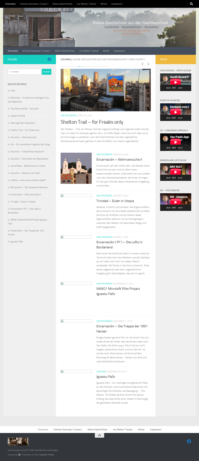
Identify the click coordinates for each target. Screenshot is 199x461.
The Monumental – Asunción (25, 108)
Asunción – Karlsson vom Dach (25, 173)
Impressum (117, 3)
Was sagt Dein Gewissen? (23, 123)
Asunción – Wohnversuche (24, 137)
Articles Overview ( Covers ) (34, 3)
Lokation (101, 371)
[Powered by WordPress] (20, 455)
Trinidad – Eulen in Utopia (115, 201)
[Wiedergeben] (164, 87)
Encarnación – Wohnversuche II (119, 160)
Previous (142, 64)
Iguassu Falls (105, 377)
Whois (104, 3)
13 (103, 66)
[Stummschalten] (184, 87)
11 (96, 66)
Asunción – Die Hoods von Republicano (29, 158)
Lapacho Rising (18, 115)
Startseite (10, 3)
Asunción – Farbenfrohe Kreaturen (27, 151)
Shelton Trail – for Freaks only (92, 122)
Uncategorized (69, 115)
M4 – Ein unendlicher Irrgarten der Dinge (30, 144)
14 (106, 66)
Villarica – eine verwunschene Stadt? (28, 180)
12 (99, 66)
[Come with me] (49, 59)
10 (93, 66)
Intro (13, 90)
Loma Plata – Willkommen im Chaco (28, 166)
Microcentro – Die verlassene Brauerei (29, 187)
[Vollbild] (188, 87)
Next (148, 64)
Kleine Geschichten (62, 3)
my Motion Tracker (86, 3)
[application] (175, 82)
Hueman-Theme (47, 455)
